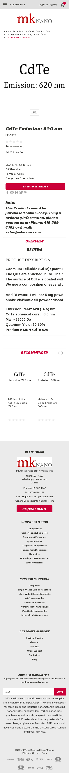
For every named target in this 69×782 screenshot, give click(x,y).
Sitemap (35, 750)
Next (62, 353)
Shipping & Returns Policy (35, 753)
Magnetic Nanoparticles (34, 545)
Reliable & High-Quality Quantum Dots (31, 31)
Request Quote (34, 509)
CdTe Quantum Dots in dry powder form (26, 34)
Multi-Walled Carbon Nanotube (35, 594)
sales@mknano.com (42, 496)
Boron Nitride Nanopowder (35, 615)
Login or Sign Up (34, 638)
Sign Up (53, 4)
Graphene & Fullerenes (34, 537)
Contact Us (34, 655)
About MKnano (47, 750)
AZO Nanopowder (34, 598)
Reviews (34, 249)
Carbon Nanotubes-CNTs (34, 532)
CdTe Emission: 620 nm (18, 37)
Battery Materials (34, 562)
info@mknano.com (44, 500)
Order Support (34, 650)
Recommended (34, 352)
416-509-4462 (17, 4)
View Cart (34, 642)
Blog (34, 659)
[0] (60, 4)
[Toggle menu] (5, 6)
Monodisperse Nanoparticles (34, 558)
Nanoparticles (34, 528)
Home (6, 31)
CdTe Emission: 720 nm (18, 404)
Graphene (34, 585)
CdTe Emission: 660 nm (47, 404)
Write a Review (14, 151)
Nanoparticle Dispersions (34, 549)
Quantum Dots (34, 541)
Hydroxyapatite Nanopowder (34, 606)
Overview (34, 241)
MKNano (11, 134)
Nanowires (34, 554)
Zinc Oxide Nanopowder (34, 611)
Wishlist (34, 646)
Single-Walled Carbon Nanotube (34, 589)
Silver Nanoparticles (34, 602)
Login (42, 4)
